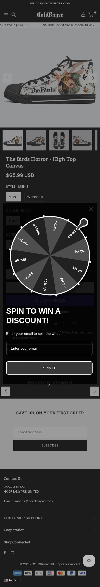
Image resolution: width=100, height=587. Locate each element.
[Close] (91, 209)
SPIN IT (49, 368)
